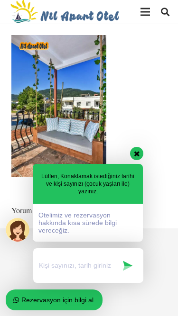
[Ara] (165, 12)
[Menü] (145, 12)
